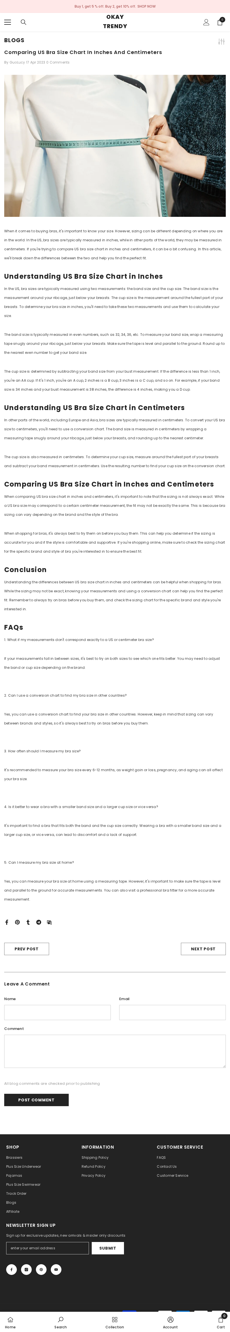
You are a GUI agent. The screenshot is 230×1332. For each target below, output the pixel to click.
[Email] (49, 921)
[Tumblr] (28, 921)
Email (124, 999)
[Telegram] (38, 921)
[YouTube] (56, 1269)
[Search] (23, 22)
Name (10, 999)
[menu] (7, 22)
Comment (14, 1028)
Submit (107, 1248)
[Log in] (206, 22)
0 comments (58, 62)
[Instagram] (26, 1269)
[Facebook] (6, 921)
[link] (60, 1322)
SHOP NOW (146, 6)
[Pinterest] (17, 921)
